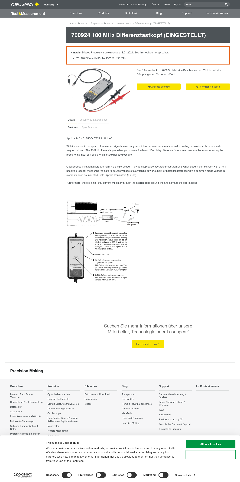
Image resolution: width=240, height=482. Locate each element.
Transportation (129, 394)
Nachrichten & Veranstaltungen (133, 4)
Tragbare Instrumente (58, 399)
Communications (130, 408)
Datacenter (15, 406)
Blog (159, 13)
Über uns (156, 4)
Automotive (16, 411)
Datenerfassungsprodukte (60, 408)
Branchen (76, 13)
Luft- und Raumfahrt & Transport (21, 396)
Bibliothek (131, 13)
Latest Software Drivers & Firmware (172, 403)
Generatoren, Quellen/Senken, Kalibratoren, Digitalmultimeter (62, 419)
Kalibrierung (165, 414)
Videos (88, 403)
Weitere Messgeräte (57, 430)
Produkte (103, 13)
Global (167, 4)
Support (187, 13)
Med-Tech (127, 413)
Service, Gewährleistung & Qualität (172, 396)
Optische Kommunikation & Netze (24, 427)
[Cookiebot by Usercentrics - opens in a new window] (22, 475)
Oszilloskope (54, 413)
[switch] (101, 475)
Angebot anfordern (160, 86)
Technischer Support (209, 86)
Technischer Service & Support (175, 424)
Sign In (177, 4)
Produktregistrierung (169, 419)
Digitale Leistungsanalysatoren (63, 403)
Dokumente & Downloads (98, 394)
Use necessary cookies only (211, 454)
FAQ (161, 409)
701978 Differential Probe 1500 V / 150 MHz (101, 58)
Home (70, 23)
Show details (183, 475)
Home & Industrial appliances (137, 403)
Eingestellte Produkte (102, 23)
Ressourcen (91, 399)
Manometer (53, 426)
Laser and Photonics (132, 418)
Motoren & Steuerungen (22, 421)
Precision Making (130, 423)
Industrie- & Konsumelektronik (25, 416)
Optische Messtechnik (58, 394)
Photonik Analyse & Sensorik (25, 433)
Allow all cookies (210, 444)
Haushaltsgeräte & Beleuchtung (26, 402)
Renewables (128, 399)
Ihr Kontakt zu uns (217, 13)
